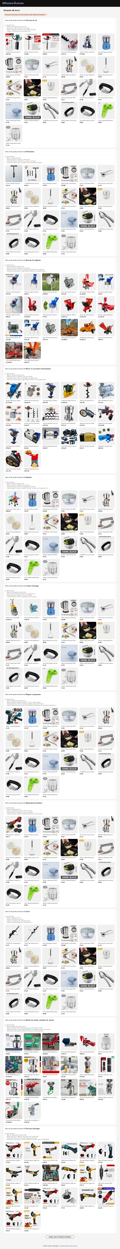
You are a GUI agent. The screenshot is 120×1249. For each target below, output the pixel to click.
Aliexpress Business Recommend (68, 1246)
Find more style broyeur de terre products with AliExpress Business (25, 14)
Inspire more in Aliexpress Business (60, 1237)
